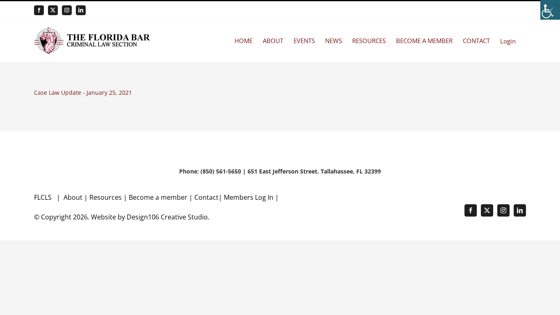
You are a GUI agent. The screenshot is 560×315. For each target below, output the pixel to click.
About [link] (74, 197)
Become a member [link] (159, 197)
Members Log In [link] (248, 197)
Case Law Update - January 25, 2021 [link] (83, 92)
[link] (550, 10)
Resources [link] (105, 197)
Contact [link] (206, 197)
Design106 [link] (143, 216)
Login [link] (508, 41)
